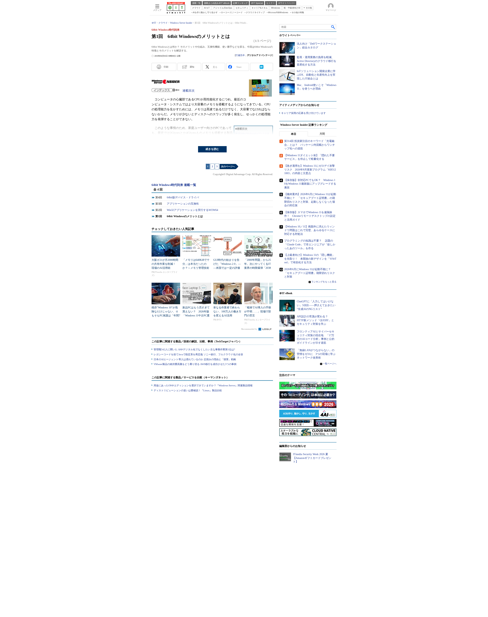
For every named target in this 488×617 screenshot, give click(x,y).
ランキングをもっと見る (323, 281)
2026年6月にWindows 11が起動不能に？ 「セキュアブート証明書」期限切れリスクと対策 (309, 273)
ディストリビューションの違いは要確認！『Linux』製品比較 (188, 390)
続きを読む (212, 149)
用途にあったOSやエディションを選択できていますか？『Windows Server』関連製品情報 (203, 385)
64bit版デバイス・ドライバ (183, 197)
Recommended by (249, 329)
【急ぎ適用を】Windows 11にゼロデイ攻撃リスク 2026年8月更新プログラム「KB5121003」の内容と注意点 (310, 169)
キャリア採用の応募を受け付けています (303, 113)
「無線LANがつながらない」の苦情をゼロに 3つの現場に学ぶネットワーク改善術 (316, 354)
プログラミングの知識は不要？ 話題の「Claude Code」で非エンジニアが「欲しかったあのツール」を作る (309, 244)
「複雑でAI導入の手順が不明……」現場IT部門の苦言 (257, 311)
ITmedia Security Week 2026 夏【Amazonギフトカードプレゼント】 (312, 458)
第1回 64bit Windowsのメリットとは (252, 134)
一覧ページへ (329, 363)
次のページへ (228, 166)
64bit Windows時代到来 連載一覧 (174, 184)
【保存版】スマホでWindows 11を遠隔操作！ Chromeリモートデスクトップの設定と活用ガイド (310, 216)
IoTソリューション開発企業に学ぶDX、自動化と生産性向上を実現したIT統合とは (316, 75)
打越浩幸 (240, 55)
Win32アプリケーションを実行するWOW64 (192, 210)
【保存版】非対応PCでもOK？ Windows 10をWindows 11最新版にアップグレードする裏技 (310, 184)
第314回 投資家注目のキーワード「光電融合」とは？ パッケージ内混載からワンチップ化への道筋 (309, 145)
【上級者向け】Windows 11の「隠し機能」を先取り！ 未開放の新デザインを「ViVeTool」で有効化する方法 (310, 259)
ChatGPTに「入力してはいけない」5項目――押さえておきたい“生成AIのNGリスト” (316, 305)
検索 (333, 27)
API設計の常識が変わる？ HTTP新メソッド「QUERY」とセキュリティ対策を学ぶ (315, 320)
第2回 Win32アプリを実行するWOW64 (253, 137)
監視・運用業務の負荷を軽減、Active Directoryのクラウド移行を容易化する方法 (316, 61)
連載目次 (188, 90)
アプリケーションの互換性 (183, 203)
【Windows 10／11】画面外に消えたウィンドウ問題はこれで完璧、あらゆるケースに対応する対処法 (309, 230)
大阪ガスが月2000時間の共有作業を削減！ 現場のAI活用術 (165, 263)
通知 (192, 67)
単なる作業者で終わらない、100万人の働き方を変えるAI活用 (227, 311)
